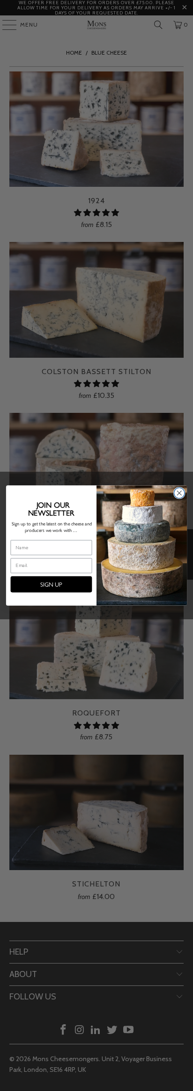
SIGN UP (51, 584)
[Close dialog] (179, 493)
